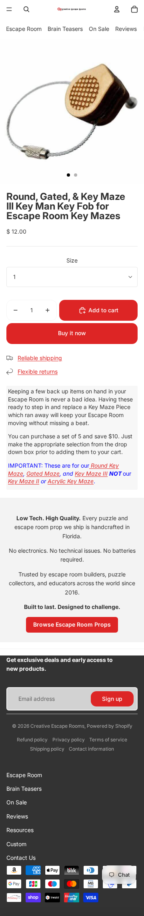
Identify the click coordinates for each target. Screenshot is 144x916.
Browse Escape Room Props (72, 624)
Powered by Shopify (109, 726)
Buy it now (72, 333)
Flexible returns (38, 371)
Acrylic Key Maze (71, 481)
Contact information (91, 749)
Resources (20, 829)
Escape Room (24, 28)
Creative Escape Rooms (57, 726)
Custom (16, 844)
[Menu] (9, 9)
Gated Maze (43, 473)
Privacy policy (68, 740)
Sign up (112, 698)
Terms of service (108, 740)
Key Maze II (23, 481)
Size (72, 260)
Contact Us (21, 857)
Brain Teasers (65, 28)
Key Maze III (91, 473)
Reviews (126, 28)
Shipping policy (47, 749)
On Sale (99, 28)
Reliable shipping (40, 357)
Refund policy (32, 740)
